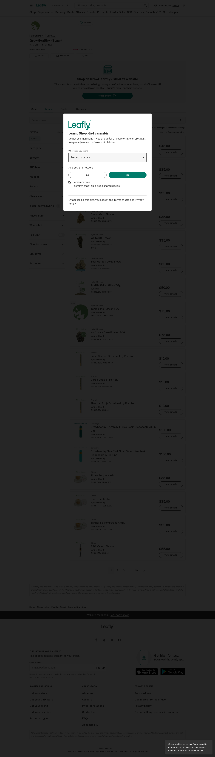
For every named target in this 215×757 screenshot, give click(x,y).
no (87, 175)
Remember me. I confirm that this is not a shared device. (96, 184)
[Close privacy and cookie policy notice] (210, 742)
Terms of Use (121, 199)
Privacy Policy (184, 750)
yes (127, 175)
